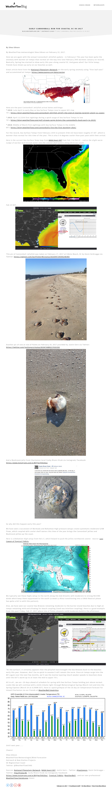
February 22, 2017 (62, 786)
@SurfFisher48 (20, 773)
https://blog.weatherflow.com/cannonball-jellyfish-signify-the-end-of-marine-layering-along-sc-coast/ (58, 113)
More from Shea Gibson (99, 786)
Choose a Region (84, 5)
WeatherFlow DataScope (17, 778)
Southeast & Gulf (75, 786)
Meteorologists (99, 5)
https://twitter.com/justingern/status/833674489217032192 (33, 347)
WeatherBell (70, 775)
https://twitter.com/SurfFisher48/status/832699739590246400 (42, 257)
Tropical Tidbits (56, 775)
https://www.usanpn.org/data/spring (48, 72)
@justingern (82, 770)
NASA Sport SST (55, 140)
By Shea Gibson (13, 47)
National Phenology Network (44, 69)
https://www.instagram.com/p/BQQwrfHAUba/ (27, 463)
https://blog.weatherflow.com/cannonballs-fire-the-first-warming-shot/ (43, 127)
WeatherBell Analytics (49, 690)
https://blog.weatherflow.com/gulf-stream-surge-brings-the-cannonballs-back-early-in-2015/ (53, 120)
